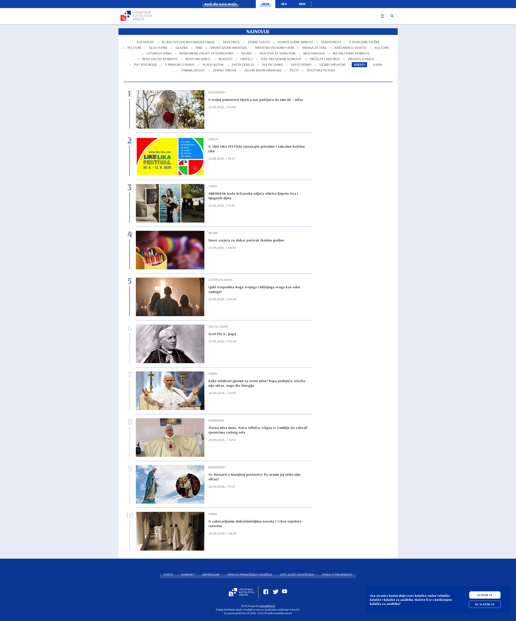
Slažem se (484, 595)
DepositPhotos (267, 606)
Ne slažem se (484, 604)
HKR (302, 3)
